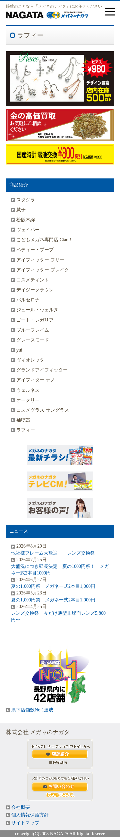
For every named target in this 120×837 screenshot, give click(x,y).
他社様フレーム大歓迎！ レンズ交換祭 (53, 553)
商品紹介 (18, 184)
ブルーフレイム (32, 330)
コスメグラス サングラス (42, 410)
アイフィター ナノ (35, 379)
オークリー (28, 400)
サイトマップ (25, 822)
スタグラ (25, 199)
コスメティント (32, 279)
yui (19, 350)
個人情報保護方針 (30, 814)
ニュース (18, 531)
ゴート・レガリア (35, 320)
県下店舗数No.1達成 (32, 709)
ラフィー (25, 430)
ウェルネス (28, 390)
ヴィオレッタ (30, 360)
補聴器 (23, 420)
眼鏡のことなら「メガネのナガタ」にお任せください (54, 6)
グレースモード (32, 340)
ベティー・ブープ (35, 249)
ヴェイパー (28, 229)
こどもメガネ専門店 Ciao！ (44, 239)
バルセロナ (28, 299)
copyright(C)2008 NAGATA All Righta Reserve (60, 833)
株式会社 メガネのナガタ (38, 732)
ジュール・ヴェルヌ (37, 309)
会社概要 (20, 807)
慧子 (21, 209)
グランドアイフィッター (42, 369)
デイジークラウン (35, 289)
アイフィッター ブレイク (42, 269)
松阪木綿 (25, 219)
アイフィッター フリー (40, 259)
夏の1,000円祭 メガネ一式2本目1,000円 (53, 586)
